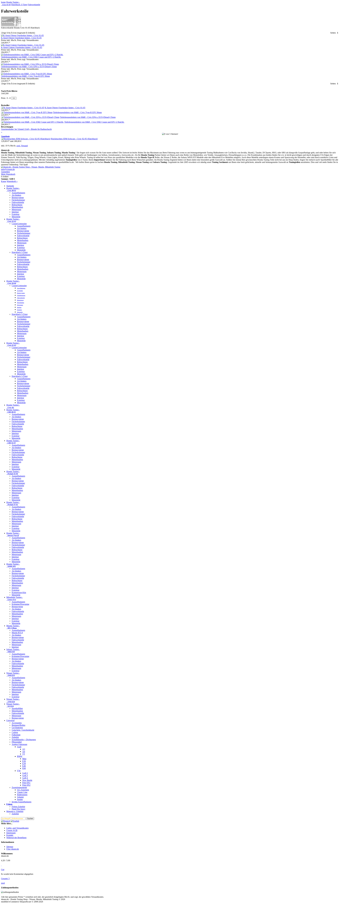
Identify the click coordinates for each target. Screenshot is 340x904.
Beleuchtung (17, 205)
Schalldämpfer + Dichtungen (24, 739)
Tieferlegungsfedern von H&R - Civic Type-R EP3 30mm (25, 76)
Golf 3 (25, 775)
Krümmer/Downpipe (20, 604)
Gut (2, 869)
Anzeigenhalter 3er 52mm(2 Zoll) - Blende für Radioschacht (26, 129)
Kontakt (9, 835)
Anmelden (5, 172)
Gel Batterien (17, 727)
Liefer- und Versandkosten (17, 828)
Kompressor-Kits (19, 592)
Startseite (10, 186)
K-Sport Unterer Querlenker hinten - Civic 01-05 (21, 47)
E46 (24, 766)
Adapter (20, 797)
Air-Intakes (16, 195)
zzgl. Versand (22, 146)
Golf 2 (25, 773)
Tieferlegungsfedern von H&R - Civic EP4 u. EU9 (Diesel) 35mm (29, 66)
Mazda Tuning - (13, 627)
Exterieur (15, 214)
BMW (19, 756)
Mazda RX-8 (17, 633)
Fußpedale (16, 735)
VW (19, 771)
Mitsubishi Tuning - (14, 598)
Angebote (5, 136)
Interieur (15, 212)
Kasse (3, 181)
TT (23, 754)
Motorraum (16, 209)
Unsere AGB (11, 830)
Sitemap (9, 846)
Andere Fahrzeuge (19, 744)
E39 (24, 763)
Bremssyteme (17, 606)
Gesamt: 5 (5, 878)
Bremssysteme (18, 197)
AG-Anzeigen (23, 790)
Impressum (11, 833)
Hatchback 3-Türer (19, 4)
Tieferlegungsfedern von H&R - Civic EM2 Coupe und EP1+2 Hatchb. (31, 57)
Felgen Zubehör (18, 806)
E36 (24, 761)
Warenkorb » (12, 181)
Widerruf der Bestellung (16, 837)
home (3, 2)
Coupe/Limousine (19, 223)
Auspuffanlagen (18, 193)
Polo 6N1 (26, 783)
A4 (23, 751)
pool (3, 883)
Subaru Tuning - (13, 650)
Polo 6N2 (26, 785)
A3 (23, 749)
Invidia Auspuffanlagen (21, 802)
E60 (24, 768)
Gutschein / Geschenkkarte (23, 730)
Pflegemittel (17, 742)
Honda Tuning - (10, 3)
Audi (19, 747)
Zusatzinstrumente (19, 787)
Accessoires (17, 723)
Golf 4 (25, 778)
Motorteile (16, 217)
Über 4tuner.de (12, 849)
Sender (20, 799)
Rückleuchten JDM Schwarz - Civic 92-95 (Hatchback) (74, 139)
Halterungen (22, 794)
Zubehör (15, 737)
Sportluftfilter (17, 708)
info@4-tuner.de (8, 169)
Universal (10, 720)
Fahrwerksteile (34, 4)
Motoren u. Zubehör (14, 811)
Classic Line (22, 792)
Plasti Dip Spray (18, 809)
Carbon (15, 732)
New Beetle (27, 780)
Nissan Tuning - (13, 674)
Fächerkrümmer (18, 200)
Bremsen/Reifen (18, 725)
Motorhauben (17, 207)
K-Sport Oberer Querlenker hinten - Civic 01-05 (21, 38)
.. (1, 131)
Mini (24, 759)
